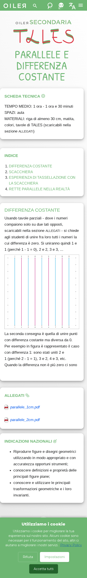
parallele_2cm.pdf (25, 420)
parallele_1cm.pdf (25, 407)
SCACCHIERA (21, 172)
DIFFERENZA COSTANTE (30, 166)
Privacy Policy (71, 545)
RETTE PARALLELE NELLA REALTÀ (39, 189)
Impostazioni (54, 557)
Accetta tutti (44, 569)
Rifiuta (28, 557)
